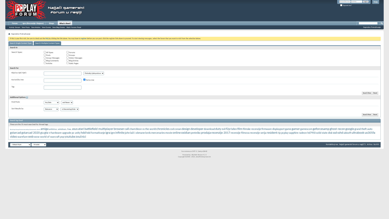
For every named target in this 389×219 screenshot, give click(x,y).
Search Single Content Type (20, 43)
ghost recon (337, 129)
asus (75, 129)
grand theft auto (363, 129)
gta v (47, 132)
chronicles (162, 129)
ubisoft (347, 133)
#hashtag (12, 129)
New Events (46, 27)
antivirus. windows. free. (60, 129)
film (239, 129)
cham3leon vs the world (142, 129)
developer (197, 129)
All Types (49, 53)
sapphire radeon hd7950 (302, 133)
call (127, 129)
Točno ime (89, 80)
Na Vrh (376, 144)
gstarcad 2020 (30, 132)
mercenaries (158, 133)
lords (148, 133)
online (177, 132)
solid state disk (324, 133)
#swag (17, 129)
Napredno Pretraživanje (372, 27)
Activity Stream (14, 27)
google (349, 129)
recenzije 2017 (220, 132)
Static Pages (73, 63)
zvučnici (81, 136)
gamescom (306, 129)
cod (172, 129)
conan (177, 129)
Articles (49, 63)
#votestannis (33, 129)
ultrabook (358, 132)
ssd (335, 132)
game (288, 129)
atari (81, 129)
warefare (22, 137)
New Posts (26, 27)
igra (107, 132)
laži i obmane (137, 133)
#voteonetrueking (24, 129)
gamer (296, 129)
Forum (15, 23)
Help (376, 2)
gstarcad (15, 132)
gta (42, 133)
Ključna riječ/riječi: (19, 73)
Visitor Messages (75, 58)
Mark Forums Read (74, 27)
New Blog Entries (58, 27)
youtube (70, 136)
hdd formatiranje (95, 133)
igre (113, 133)
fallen (234, 129)
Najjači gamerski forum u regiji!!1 (352, 144)
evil (223, 129)
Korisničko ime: (18, 80)
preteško (196, 133)
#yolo (38, 129)
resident (272, 132)
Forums (72, 53)
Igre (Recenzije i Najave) (33, 23)
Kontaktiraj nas (332, 144)
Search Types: (17, 52)
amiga (44, 129)
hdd (83, 132)
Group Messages (52, 58)
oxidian (186, 132)
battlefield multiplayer (98, 129)
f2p (228, 129)
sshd (340, 132)
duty (218, 129)
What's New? (65, 23)
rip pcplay (283, 133)
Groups (72, 55)
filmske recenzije (252, 129)
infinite (119, 132)
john (127, 133)
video (13, 136)
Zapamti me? (347, 5)
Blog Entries (73, 61)
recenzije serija (258, 133)
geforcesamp (321, 129)
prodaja (206, 132)
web (31, 136)
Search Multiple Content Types (47, 43)
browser (119, 129)
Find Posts (16, 102)
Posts (48, 55)
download (209, 129)
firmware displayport (273, 129)
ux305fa (370, 132)
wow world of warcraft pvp (49, 137)
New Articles (35, 27)
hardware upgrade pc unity (65, 133)
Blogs (51, 23)
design (186, 129)
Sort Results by (17, 109)
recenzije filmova (240, 133)
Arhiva (369, 144)
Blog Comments (52, 61)
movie (168, 133)
